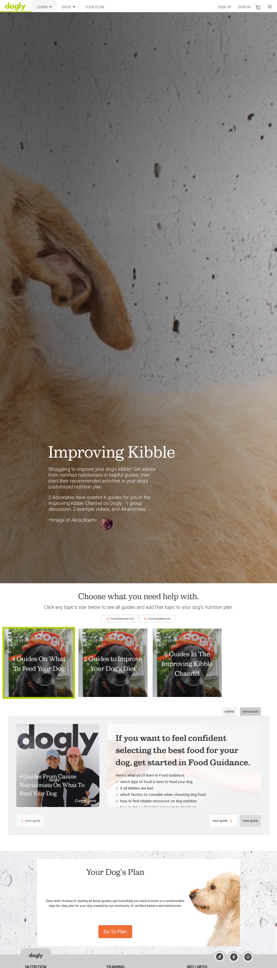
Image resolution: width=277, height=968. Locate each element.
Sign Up (224, 7)
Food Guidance (159, 618)
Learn (42, 7)
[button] (38, 662)
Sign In (244, 7)
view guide (250, 821)
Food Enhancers (122, 618)
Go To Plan (115, 932)
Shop (66, 7)
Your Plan (94, 7)
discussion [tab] (250, 711)
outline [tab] (229, 711)
